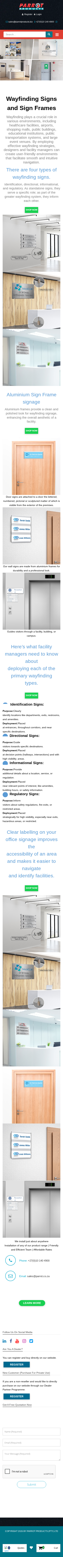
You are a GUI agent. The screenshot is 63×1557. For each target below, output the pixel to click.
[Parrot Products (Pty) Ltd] (31, 7)
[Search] (49, 34)
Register (28, 14)
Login (39, 14)
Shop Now (31, 210)
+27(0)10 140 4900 (45, 22)
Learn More (32, 1303)
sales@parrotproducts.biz (20, 22)
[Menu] (57, 35)
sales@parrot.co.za (38, 1276)
